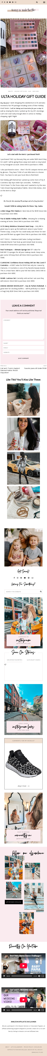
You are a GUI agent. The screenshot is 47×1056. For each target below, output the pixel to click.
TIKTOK (34, 900)
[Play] (4, 976)
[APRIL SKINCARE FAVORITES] (23, 502)
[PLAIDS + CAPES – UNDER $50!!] (23, 468)
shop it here (22, 786)
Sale (29, 91)
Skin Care (36, 91)
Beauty (10, 91)
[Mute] (39, 976)
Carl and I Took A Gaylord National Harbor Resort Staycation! (10, 370)
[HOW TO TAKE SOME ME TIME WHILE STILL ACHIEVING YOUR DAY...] (23, 399)
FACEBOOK (23, 925)
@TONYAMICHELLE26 (13, 902)
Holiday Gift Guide (20, 91)
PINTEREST (15, 886)
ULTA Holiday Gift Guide (23, 96)
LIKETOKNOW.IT (14, 870)
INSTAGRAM (32, 872)
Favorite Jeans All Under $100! (35, 368)
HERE (15, 214)
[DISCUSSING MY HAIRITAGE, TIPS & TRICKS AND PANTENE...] (23, 434)
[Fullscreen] (43, 976)
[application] (23, 965)
